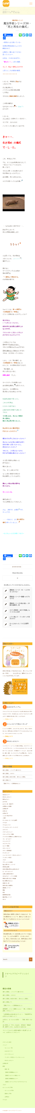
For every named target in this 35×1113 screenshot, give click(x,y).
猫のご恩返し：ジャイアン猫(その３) (12, 770)
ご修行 (4, 818)
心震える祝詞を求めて (8, 874)
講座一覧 (7, 1069)
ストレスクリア (6, 841)
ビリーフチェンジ (9, 1054)
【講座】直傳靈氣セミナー (11, 1072)
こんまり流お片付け (8, 815)
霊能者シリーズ (6, 888)
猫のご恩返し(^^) (7, 780)
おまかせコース (8, 1051)
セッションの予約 (9, 1090)
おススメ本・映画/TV (8, 804)
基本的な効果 (6, 867)
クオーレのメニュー (8, 832)
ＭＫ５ (4, 899)
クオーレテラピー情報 (8, 834)
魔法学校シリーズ (17, 20)
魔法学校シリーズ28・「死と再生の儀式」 (18, 24)
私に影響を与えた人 (8, 881)
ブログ (4, 860)
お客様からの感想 (7, 806)
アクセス (5, 822)
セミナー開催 (6, 846)
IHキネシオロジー (7, 797)
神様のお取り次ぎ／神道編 (9, 878)
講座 (4, 1066)
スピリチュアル (6, 843)
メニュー (5, 1045)
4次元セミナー (6, 794)
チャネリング (6, 853)
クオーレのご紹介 (7, 1042)
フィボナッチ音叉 (7, 857)
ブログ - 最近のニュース (6, 9)
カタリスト (5, 829)
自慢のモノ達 (6, 883)
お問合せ (7, 1096)
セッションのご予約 (8, 1087)
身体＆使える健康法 (8, 885)
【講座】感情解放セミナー (11, 1078)
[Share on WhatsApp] (17, 578)
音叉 (4, 892)
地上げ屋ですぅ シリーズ (9, 864)
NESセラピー (6, 799)
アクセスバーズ (6, 825)
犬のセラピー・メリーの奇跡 (10, 876)
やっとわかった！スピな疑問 (10, 820)
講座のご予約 (8, 1093)
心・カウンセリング (8, 871)
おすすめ (5, 801)
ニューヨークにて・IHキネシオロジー (12, 855)
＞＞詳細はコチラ (8, 719)
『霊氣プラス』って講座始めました (11, 783)
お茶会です (5, 813)
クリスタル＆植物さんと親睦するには (12, 836)
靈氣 (4, 890)
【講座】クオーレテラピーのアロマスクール (16, 1081)
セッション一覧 (8, 1048)
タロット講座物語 (7, 850)
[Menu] (30, 3)
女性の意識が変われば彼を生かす (11, 869)
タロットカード (6, 848)
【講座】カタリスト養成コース (12, 1075)
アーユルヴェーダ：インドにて (10, 827)
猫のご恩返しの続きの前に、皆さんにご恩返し (14, 777)
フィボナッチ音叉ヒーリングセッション (15, 1057)
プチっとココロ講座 (8, 862)
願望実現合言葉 (6, 894)
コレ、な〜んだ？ (7, 839)
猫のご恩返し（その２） (9, 773)
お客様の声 (5, 808)
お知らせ (5, 811)
